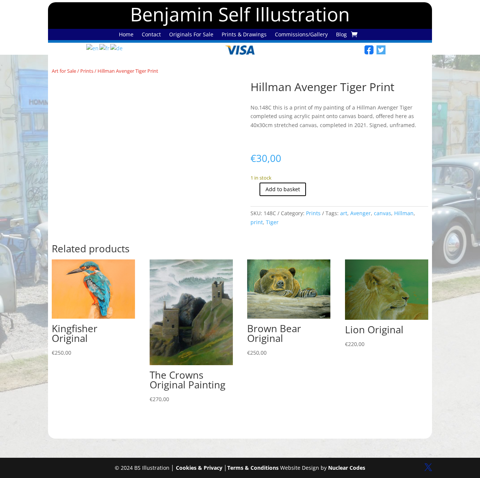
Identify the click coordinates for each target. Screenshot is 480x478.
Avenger (360, 213)
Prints (86, 70)
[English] (92, 47)
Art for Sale (64, 70)
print (256, 222)
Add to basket (283, 189)
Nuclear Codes (346, 467)
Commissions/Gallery (301, 35)
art (343, 213)
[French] (104, 47)
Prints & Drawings (244, 35)
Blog (341, 35)
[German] (116, 47)
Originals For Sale (191, 35)
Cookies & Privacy (199, 467)
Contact (151, 35)
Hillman (404, 213)
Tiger (272, 222)
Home (126, 35)
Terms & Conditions (253, 467)
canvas (382, 213)
